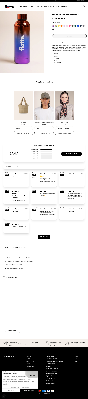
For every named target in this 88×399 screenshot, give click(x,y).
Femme (37, 6)
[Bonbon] (67, 26)
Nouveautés (24, 6)
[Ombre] (53, 30)
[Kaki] (73, 26)
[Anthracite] (83, 26)
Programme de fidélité (52, 369)
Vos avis (28, 359)
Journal (28, 364)
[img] (15, 174)
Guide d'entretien (50, 364)
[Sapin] (75, 26)
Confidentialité (50, 381)
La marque (64, 6)
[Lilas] (64, 26)
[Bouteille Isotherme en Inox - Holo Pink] (10, 321)
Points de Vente (50, 356)
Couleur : (56, 23)
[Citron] (59, 26)
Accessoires (45, 6)
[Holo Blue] (53, 26)
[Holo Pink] (56, 26)
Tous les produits (11, 331)
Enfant (52, 6)
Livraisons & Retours (51, 359)
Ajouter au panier (23, 133)
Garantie (48, 366)
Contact (77, 356)
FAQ (76, 359)
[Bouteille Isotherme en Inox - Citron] (13, 321)
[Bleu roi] (78, 26)
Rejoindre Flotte (50, 376)
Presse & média (30, 366)
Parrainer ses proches (51, 374)
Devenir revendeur (51, 378)
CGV (76, 361)
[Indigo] (81, 26)
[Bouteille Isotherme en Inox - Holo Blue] (8, 321)
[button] (59, 18)
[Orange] (61, 26)
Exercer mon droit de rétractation (54, 361)
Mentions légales (50, 383)
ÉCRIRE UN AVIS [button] (71, 153)
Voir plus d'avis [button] (44, 236)
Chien (58, 6)
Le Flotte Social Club (51, 371)
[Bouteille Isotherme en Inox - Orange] (15, 321)
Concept (28, 356)
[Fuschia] (70, 26)
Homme (31, 6)
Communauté (30, 361)
